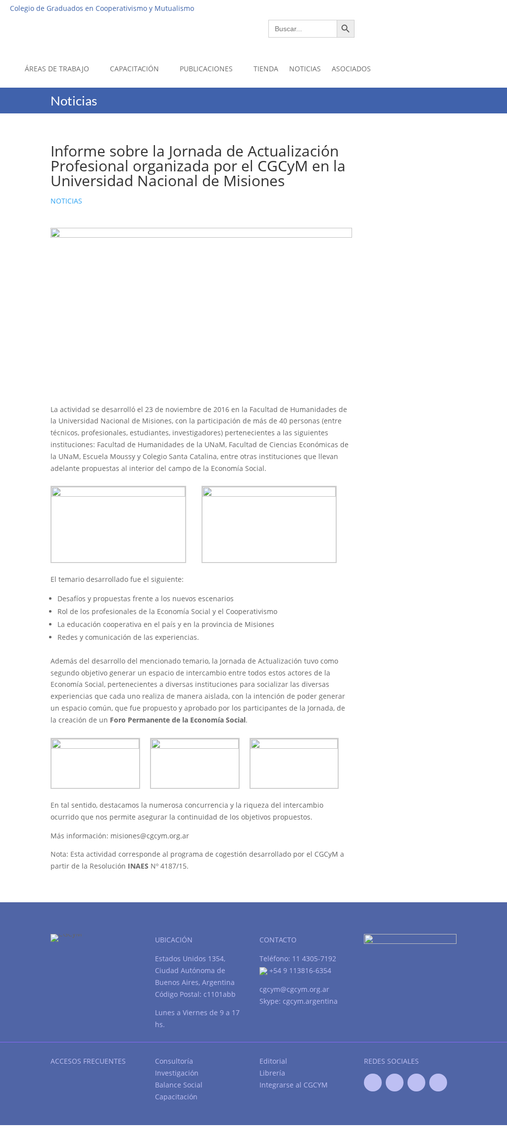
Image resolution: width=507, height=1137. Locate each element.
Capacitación (134, 68)
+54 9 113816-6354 (299, 970)
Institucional (340, 8)
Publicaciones (206, 68)
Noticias (305, 68)
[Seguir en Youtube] (416, 1082)
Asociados (351, 68)
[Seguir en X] (395, 1082)
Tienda (266, 68)
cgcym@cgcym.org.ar (294, 989)
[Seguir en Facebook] (373, 1082)
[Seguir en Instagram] (438, 1082)
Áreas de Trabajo (57, 68)
